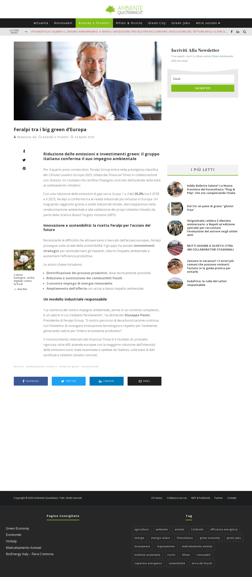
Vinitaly (11, 541)
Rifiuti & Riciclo (129, 23)
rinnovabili (204, 555)
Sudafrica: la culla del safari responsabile (207, 283)
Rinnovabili (63, 23)
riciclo (171, 555)
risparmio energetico (148, 563)
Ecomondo (13, 534)
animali (179, 529)
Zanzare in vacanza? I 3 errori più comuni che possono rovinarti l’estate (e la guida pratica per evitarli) (210, 266)
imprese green (70, 366)
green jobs (234, 538)
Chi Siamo (156, 498)
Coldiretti (197, 529)
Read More (22, 289)
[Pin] (24, 168)
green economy (210, 538)
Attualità (41, 23)
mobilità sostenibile (147, 555)
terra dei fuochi (202, 563)
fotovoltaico (185, 538)
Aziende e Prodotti (94, 23)
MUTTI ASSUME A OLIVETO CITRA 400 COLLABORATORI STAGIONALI (210, 247)
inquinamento (166, 546)
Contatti (231, 498)
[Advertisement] (87, 438)
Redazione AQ (26, 137)
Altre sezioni (206, 23)
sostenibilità (90, 366)
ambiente (162, 529)
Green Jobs (181, 23)
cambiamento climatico (42, 366)
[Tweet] (24, 160)
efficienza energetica (224, 529)
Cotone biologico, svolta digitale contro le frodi (24, 279)
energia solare (160, 538)
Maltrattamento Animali (23, 547)
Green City (157, 23)
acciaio (19, 366)
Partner (219, 498)
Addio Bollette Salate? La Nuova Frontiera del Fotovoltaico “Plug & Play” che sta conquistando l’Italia (211, 189)
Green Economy (17, 528)
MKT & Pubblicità (200, 498)
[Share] (24, 151)
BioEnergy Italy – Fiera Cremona (29, 554)
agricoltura (141, 529)
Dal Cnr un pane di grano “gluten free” (210, 208)
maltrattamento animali (197, 546)
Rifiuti (186, 555)
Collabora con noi (177, 498)
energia (139, 538)
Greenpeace (142, 546)
